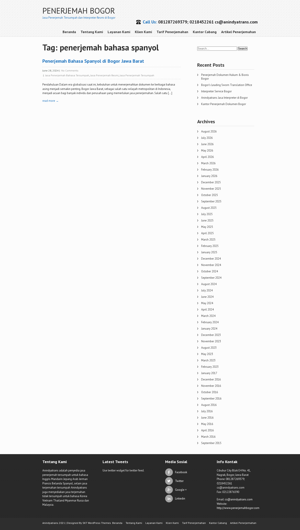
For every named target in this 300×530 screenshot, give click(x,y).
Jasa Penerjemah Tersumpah (137, 75)
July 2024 (207, 290)
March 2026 (208, 163)
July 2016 (207, 411)
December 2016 (211, 379)
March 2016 (208, 437)
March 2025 (208, 239)
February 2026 (210, 169)
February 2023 (210, 367)
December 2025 (211, 182)
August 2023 (209, 348)
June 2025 (207, 220)
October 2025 (209, 195)
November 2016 (211, 386)
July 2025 (207, 214)
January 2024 (209, 328)
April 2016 (207, 430)
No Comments (69, 70)
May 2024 (207, 303)
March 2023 (208, 360)
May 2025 (207, 227)
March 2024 (208, 316)
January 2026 (209, 176)
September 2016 (211, 398)
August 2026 (209, 131)
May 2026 (207, 150)
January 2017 (209, 373)
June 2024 (207, 297)
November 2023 (211, 341)
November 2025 (211, 189)
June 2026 (207, 144)
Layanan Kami (119, 32)
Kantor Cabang (205, 32)
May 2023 (207, 354)
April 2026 (207, 157)
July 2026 (207, 138)
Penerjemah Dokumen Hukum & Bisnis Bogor (225, 76)
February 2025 (210, 246)
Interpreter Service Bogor (216, 91)
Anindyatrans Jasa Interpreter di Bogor (224, 98)
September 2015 (211, 443)
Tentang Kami (92, 32)
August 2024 (209, 284)
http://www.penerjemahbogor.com (238, 508)
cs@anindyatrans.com (239, 499)
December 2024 (211, 259)
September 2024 (211, 278)
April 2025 (207, 233)
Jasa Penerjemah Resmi (104, 75)
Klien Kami (143, 32)
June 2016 (207, 417)
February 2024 (210, 322)
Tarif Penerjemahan (172, 32)
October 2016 (209, 392)
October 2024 (209, 271)
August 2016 (209, 405)
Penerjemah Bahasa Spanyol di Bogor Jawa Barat (93, 61)
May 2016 (207, 424)
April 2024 (207, 309)
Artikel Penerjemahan (238, 32)
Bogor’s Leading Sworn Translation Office (226, 85)
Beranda (69, 32)
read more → (50, 101)
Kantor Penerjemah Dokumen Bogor (223, 104)
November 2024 (211, 265)
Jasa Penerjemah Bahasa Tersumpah (67, 75)
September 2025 (211, 201)
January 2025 (209, 252)
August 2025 (209, 208)
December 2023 (211, 335)
